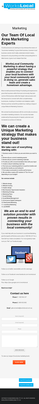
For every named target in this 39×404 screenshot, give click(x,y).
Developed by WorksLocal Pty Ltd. (11, 400)
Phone (19, 329)
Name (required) (19, 316)
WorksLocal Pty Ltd (17, 398)
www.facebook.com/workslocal (26, 274)
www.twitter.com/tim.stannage (23, 269)
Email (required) (19, 322)
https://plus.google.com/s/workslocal (16, 282)
